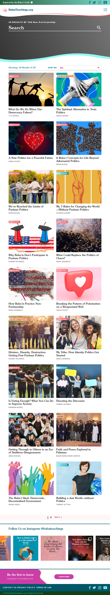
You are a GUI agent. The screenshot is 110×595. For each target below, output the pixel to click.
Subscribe (64, 576)
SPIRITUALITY (65, 76)
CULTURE (62, 173)
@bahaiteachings (52, 528)
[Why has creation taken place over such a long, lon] (82, 548)
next (57, 517)
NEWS (60, 416)
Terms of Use (43, 587)
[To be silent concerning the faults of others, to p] (54, 548)
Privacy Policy (26, 587)
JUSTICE (14, 76)
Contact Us (9, 587)
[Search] (98, 27)
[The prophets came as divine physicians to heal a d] (25, 548)
